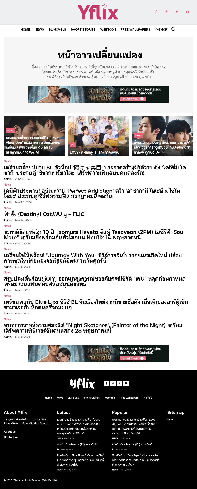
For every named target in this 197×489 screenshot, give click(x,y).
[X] (177, 12)
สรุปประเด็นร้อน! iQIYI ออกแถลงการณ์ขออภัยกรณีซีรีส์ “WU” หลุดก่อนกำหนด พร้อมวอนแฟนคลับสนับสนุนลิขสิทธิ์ (95, 281)
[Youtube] (187, 12)
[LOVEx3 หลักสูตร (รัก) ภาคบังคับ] (98, 136)
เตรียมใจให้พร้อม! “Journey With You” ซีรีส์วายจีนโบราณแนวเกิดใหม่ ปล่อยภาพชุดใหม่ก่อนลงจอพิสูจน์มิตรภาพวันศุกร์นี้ (93, 257)
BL (72, 144)
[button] (173, 29)
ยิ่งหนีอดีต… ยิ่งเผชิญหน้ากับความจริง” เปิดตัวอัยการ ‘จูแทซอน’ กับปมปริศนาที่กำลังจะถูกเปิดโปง (80, 459)
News (10, 130)
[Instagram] (166, 12)
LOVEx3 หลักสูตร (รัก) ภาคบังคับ (77, 444)
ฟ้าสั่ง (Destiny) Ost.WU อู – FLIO (44, 213)
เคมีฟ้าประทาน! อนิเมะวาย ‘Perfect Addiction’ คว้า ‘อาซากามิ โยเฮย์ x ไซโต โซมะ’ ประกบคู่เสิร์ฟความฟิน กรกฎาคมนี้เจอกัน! (92, 193)
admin (8, 179)
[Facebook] (156, 12)
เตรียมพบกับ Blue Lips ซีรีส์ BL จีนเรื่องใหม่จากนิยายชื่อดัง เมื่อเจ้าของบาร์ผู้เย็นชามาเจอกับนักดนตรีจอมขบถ (96, 304)
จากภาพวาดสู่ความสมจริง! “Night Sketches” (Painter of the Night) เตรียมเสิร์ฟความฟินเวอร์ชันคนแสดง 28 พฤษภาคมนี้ (93, 327)
